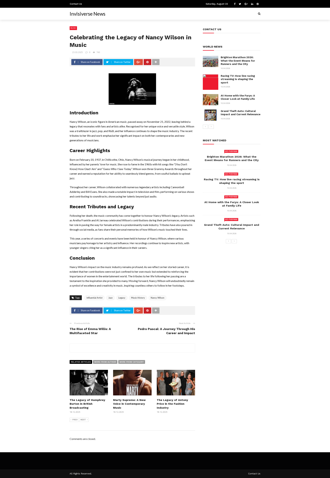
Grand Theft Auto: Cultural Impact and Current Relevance (240, 113)
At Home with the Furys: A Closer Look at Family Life (238, 97)
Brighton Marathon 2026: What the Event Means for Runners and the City (238, 61)
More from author (105, 362)
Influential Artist (94, 297)
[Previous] (205, 127)
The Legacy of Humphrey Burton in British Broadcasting (87, 403)
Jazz (110, 297)
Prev (75, 420)
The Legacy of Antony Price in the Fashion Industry (172, 403)
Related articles (81, 362)
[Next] (211, 127)
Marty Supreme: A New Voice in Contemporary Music (129, 403)
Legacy (121, 297)
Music (73, 28)
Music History (138, 297)
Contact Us (76, 4)
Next (83, 420)
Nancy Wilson (157, 297)
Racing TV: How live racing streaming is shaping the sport (238, 79)
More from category (132, 362)
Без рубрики (231, 151)
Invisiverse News (87, 14)
